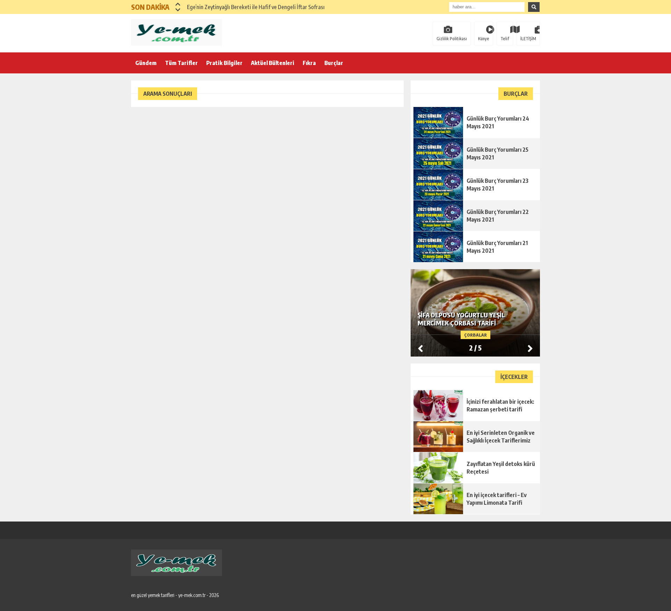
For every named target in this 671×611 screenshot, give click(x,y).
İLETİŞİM (528, 38)
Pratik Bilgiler (224, 62)
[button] (178, 4)
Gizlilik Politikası (451, 38)
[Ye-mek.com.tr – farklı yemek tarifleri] (176, 32)
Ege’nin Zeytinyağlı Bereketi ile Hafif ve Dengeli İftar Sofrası (256, 6)
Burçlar (333, 62)
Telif (504, 38)
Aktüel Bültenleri (272, 62)
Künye (483, 38)
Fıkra (309, 62)
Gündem (146, 62)
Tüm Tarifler (181, 62)
